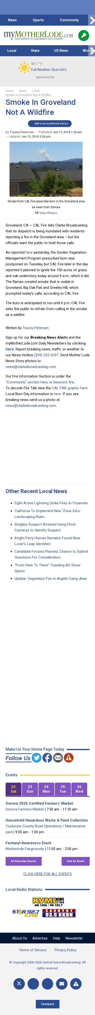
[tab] (14, 789)
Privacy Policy (65, 950)
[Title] (76, 984)
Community (69, 20)
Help (56, 938)
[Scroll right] (91, 20)
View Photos (48, 213)
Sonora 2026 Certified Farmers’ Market (39, 803)
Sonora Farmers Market (25, 809)
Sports (38, 20)
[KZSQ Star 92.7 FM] (24, 912)
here (29, 252)
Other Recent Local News (36, 491)
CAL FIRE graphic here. (70, 388)
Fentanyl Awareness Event (28, 843)
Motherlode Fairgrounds (25, 849)
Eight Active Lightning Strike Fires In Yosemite (51, 503)
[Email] (61, 984)
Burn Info (59, 70)
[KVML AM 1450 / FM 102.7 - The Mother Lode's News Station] (48, 901)
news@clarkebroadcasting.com (31, 367)
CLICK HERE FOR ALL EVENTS (47, 874)
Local (11, 51)
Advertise (40, 938)
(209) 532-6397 (46, 355)
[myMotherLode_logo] (38, 35)
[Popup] (83, 35)
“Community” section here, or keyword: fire (40, 382)
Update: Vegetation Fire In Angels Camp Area (51, 578)
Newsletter (74, 938)
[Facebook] (33, 984)
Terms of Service (32, 950)
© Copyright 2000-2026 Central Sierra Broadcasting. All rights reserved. (47, 965)
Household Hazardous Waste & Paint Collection (47, 820)
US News (61, 51)
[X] (19, 984)
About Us (19, 938)
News (12, 20)
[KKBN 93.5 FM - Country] (58, 912)
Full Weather (40, 70)
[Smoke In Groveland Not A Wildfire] (46, 195)
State (35, 51)
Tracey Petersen (36, 328)
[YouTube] (47, 984)
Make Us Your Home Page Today (35, 749)
